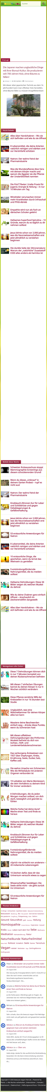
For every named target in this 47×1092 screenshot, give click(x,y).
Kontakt (40, 1082)
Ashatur (7, 81)
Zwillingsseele (5, 952)
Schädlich (19, 943)
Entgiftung (14, 916)
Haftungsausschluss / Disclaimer (34, 1085)
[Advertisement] (23, 33)
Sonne (32, 943)
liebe (34, 929)
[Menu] (2, 3)
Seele (26, 943)
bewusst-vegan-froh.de (22, 1080)
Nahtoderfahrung (19, 934)
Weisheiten (21, 948)
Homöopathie (10, 924)
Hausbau (29, 920)
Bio (19, 914)
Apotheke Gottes (21, 911)
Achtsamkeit (11, 911)
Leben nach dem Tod (21, 930)
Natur (28, 934)
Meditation (7, 934)
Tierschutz (40, 943)
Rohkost (11, 943)
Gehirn (34, 916)
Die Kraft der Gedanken (36, 914)
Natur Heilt (4, 943)
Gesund (5, 919)
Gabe (29, 916)
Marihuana (41, 930)
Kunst (9, 930)
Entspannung (22, 916)
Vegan (5, 948)
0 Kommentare (28, 81)
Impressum (5, 1085)
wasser (14, 948)
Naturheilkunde (10, 939)
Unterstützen (31, 1082)
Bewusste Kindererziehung (35, 911)
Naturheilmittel (31, 939)
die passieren (5, 916)
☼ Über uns (21, 1047)
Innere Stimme (25, 925)
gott (24, 920)
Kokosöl (41, 925)
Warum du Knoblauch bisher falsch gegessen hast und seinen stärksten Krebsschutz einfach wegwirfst (26, 1028)
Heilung (37, 919)
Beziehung (14, 914)
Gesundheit (16, 919)
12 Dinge (4, 911)
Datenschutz (15, 1085)
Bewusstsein (5, 913)
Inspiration (34, 925)
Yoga (27, 948)
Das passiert (24, 914)
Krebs (4, 929)
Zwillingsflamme (35, 948)
